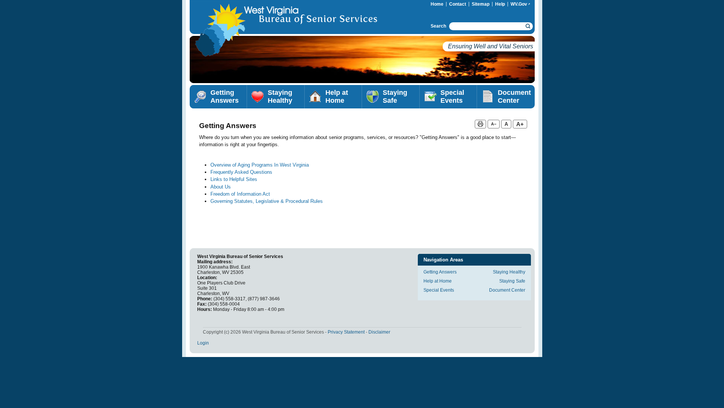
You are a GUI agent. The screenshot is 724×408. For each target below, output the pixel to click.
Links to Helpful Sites (233, 179)
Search (438, 26)
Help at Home (336, 96)
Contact (457, 4)
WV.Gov (522, 4)
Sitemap (480, 4)
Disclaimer (379, 332)
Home (437, 4)
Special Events (452, 96)
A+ (520, 124)
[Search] (528, 26)
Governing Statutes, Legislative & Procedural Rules (266, 201)
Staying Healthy (280, 96)
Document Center (514, 96)
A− (493, 124)
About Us (220, 187)
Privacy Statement (346, 332)
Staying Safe (395, 96)
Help (500, 4)
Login (203, 343)
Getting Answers (224, 96)
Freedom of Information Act (240, 194)
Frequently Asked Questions (241, 172)
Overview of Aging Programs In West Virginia (259, 165)
